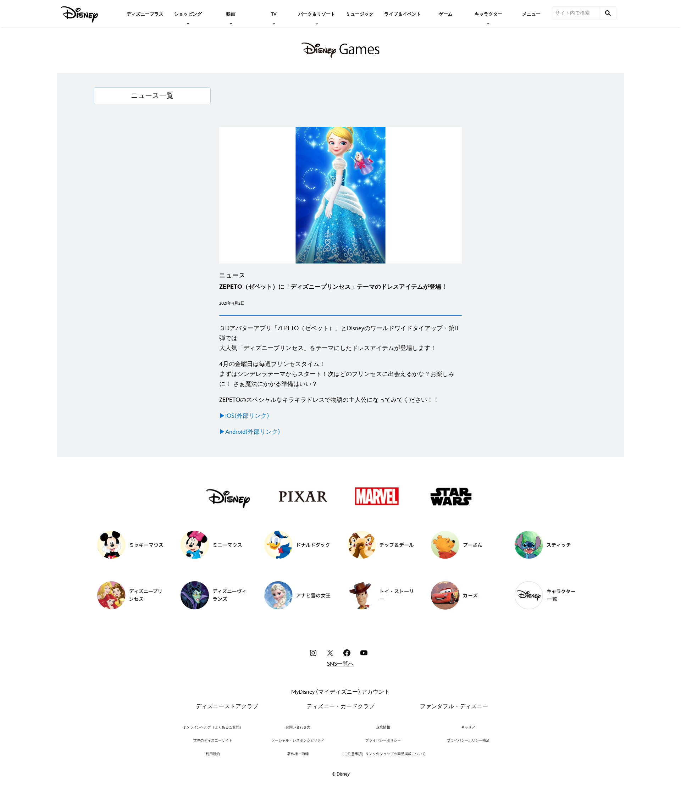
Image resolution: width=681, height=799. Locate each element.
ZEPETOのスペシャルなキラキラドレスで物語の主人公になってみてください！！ (329, 400)
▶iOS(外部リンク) (244, 416)
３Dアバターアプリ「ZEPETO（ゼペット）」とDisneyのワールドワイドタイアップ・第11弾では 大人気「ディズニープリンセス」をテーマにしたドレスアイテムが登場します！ (338, 338)
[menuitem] (145, 13)
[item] (188, 13)
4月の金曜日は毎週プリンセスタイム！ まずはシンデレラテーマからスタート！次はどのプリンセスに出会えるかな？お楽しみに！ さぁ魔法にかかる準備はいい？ (336, 374)
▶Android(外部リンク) (249, 431)
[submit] (607, 13)
